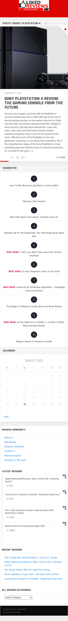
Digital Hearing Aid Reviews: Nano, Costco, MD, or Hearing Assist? (33, 563)
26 (25, 404)
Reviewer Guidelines (14, 446)
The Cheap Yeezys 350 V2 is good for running (27, 569)
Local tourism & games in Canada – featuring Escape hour (33, 578)
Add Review (10, 442)
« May (6, 416)
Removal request (13, 455)
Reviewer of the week (15, 460)
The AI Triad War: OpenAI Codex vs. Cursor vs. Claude (31, 557)
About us (9, 437)
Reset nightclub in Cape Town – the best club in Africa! (32, 574)
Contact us (10, 451)
